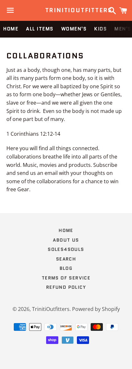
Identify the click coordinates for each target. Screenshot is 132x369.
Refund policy (66, 287)
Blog (66, 268)
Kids (100, 28)
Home (10, 28)
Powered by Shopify (96, 309)
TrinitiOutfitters (66, 10)
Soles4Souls (66, 249)
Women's (74, 28)
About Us (66, 240)
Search (66, 259)
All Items (40, 28)
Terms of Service (66, 278)
